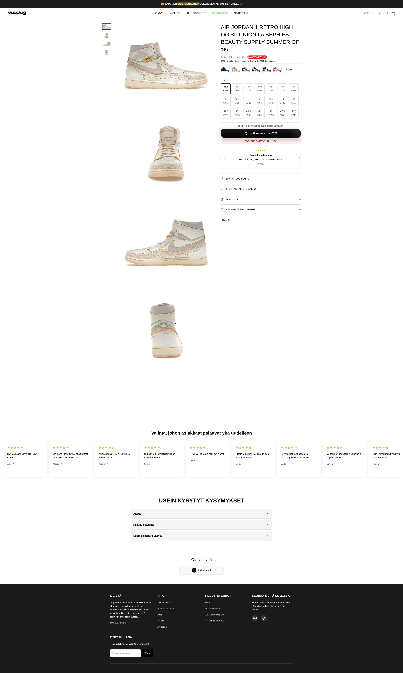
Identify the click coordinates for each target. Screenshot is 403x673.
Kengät (159, 13)
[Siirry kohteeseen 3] (106, 44)
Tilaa (147, 653)
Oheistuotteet (196, 13)
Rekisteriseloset (212, 608)
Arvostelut (241, 13)
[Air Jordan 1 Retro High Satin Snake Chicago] (246, 69)
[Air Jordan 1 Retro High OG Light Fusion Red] (277, 69)
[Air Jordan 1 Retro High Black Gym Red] (256, 69)
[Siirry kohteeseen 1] (106, 26)
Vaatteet (175, 13)
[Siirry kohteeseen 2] (106, 35)
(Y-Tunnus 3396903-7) (216, 620)
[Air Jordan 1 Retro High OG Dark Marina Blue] (225, 69)
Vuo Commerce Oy (214, 614)
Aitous (160, 614)
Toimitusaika (163, 602)
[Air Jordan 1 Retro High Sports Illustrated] (266, 69)
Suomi (367, 13)
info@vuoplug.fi (118, 622)
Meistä (160, 620)
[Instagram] (255, 618)
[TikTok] (264, 618)
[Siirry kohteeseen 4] (106, 53)
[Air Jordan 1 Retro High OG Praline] (235, 69)
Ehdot (207, 602)
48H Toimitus (219, 13)
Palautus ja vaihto (166, 608)
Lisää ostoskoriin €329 (263, 133)
